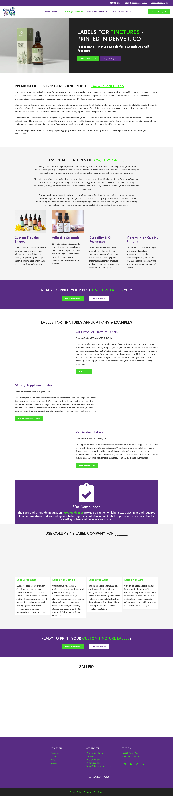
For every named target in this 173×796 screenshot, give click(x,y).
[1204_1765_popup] (140, 559)
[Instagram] (137, 764)
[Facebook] (125, 764)
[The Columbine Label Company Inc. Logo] (23, 753)
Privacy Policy (76, 792)
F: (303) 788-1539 (93, 763)
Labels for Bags (26, 580)
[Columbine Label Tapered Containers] (32, 559)
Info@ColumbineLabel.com (98, 766)
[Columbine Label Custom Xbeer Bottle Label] (68, 559)
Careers (54, 763)
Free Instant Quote (94, 753)
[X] (143, 764)
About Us (55, 753)
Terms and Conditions (93, 792)
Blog (53, 759)
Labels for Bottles (63, 580)
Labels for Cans (98, 580)
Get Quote (90, 756)
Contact (54, 756)
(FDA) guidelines (73, 512)
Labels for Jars (133, 580)
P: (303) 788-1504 (93, 759)
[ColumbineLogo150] (9, 11)
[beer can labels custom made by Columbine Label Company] (104, 559)
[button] (58, 12)
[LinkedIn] (131, 764)
